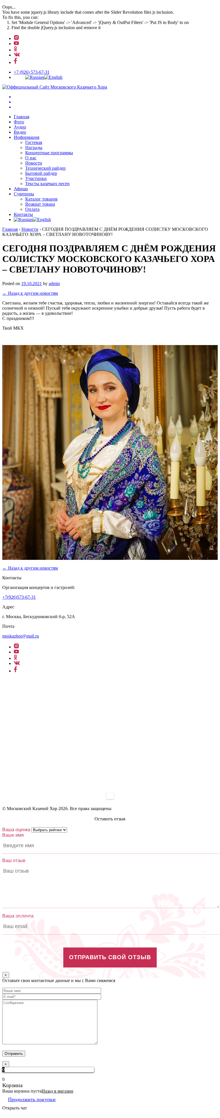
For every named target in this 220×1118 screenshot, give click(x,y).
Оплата (32, 209)
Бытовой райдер (41, 173)
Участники (36, 178)
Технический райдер (45, 168)
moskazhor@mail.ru (20, 636)
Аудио (20, 127)
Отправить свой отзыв (110, 957)
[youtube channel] (16, 43)
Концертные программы (49, 152)
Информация (26, 137)
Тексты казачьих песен (47, 183)
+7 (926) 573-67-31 (32, 72)
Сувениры (24, 193)
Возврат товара (40, 204)
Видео (20, 132)
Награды (33, 147)
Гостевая (33, 142)
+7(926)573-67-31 (19, 597)
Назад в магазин (57, 1091)
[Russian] (34, 77)
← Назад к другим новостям (30, 293)
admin (54, 283)
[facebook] (15, 62)
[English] (53, 77)
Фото (19, 121)
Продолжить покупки (32, 1099)
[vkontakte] (17, 55)
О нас (30, 157)
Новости (33, 163)
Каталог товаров (41, 199)
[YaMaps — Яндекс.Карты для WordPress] (110, 795)
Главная (21, 116)
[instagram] (16, 38)
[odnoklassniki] (15, 49)
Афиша (21, 188)
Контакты (23, 214)
